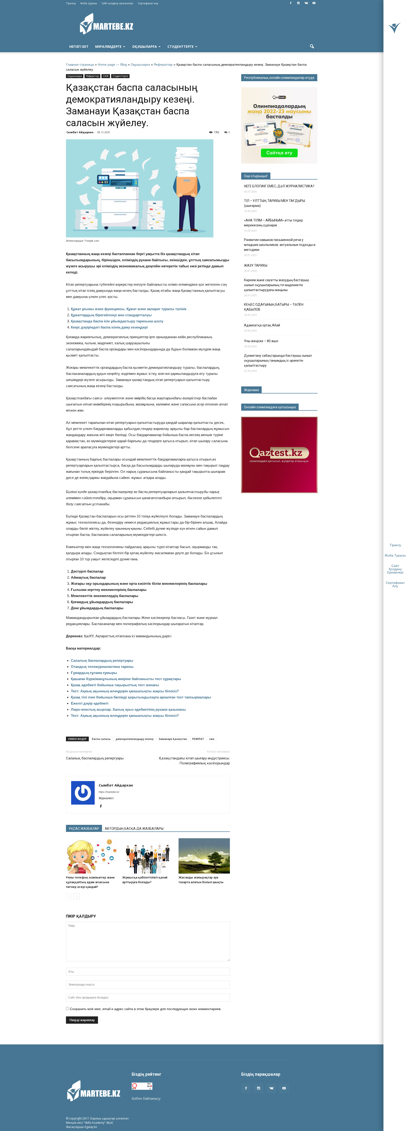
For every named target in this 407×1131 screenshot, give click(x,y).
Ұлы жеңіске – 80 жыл (261, 341)
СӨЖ (106, 76)
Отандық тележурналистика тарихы (102, 667)
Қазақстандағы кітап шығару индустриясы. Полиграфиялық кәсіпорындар (194, 760)
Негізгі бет (79, 46)
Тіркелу (71, 3)
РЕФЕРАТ (198, 739)
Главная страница (80, 64)
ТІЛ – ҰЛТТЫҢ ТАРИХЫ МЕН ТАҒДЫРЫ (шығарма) (274, 203)
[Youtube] (313, 3)
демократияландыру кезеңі (135, 739)
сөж (211, 739)
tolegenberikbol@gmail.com (183, 1098)
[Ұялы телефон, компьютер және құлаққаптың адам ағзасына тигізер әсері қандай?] (91, 856)
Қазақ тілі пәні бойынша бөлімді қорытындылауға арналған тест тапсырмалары (141, 697)
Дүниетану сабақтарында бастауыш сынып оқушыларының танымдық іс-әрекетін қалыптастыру (278, 360)
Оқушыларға (144, 46)
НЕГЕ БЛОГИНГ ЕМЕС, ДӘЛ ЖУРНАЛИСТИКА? (279, 186)
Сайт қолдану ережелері (117, 3)
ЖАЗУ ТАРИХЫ (255, 265)
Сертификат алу (148, 3)
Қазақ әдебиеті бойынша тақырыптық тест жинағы (115, 685)
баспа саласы (101, 739)
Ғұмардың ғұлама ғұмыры (94, 673)
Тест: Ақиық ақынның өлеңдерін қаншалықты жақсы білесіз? (125, 691)
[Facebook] (290, 3)
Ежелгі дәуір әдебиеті (89, 703)
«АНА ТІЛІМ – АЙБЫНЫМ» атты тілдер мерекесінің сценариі (273, 222)
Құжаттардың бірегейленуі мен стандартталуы (111, 315)
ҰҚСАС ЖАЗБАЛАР (84, 828)
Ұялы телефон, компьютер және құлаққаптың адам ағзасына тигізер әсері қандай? (90, 882)
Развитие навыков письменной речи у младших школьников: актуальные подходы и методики (279, 245)
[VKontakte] (306, 3)
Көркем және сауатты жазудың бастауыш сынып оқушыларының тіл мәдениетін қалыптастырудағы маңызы (276, 285)
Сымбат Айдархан (80, 132)
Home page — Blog (112, 64)
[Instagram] (298, 3)
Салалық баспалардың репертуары (102, 660)
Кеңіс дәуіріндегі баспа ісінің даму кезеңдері (109, 327)
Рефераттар (163, 64)
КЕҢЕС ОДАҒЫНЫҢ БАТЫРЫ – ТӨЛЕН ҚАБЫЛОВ (273, 307)
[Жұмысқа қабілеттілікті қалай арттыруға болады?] (148, 856)
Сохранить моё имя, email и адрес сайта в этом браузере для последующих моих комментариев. (145, 1009)
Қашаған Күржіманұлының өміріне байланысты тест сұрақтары (126, 679)
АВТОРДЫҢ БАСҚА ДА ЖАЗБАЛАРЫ (134, 828)
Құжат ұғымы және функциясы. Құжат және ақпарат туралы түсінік (129, 309)
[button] (311, 46)
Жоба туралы (88, 3)
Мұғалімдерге (108, 46)
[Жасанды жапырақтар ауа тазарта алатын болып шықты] (204, 856)
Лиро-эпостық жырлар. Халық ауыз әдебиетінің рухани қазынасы (128, 709)
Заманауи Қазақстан (173, 739)
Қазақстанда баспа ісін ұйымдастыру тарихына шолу (117, 321)
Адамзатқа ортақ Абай (262, 325)
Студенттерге (180, 46)
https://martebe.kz (109, 791)
